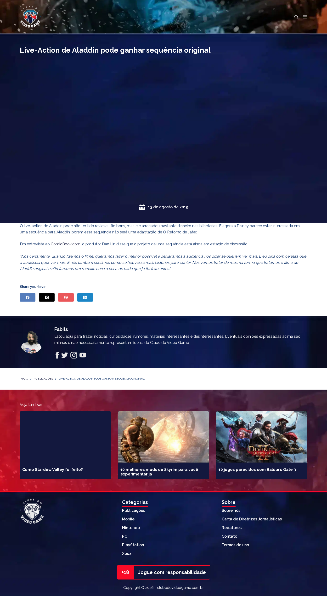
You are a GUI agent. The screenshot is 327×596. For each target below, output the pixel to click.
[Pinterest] (66, 297)
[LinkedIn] (85, 297)
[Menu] (305, 17)
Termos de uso (235, 545)
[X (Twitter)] (47, 297)
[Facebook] (27, 297)
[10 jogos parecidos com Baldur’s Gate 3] (261, 437)
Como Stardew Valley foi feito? (52, 469)
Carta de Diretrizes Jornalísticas (252, 519)
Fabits (61, 329)
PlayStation (133, 545)
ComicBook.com (65, 244)
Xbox (126, 553)
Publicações (133, 510)
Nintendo (131, 527)
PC (124, 536)
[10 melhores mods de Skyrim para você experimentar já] (163, 437)
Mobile (128, 519)
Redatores (232, 527)
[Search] (296, 17)
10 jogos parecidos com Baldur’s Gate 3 (257, 469)
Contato (229, 536)
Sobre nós (231, 510)
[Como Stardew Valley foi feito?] (65, 437)
